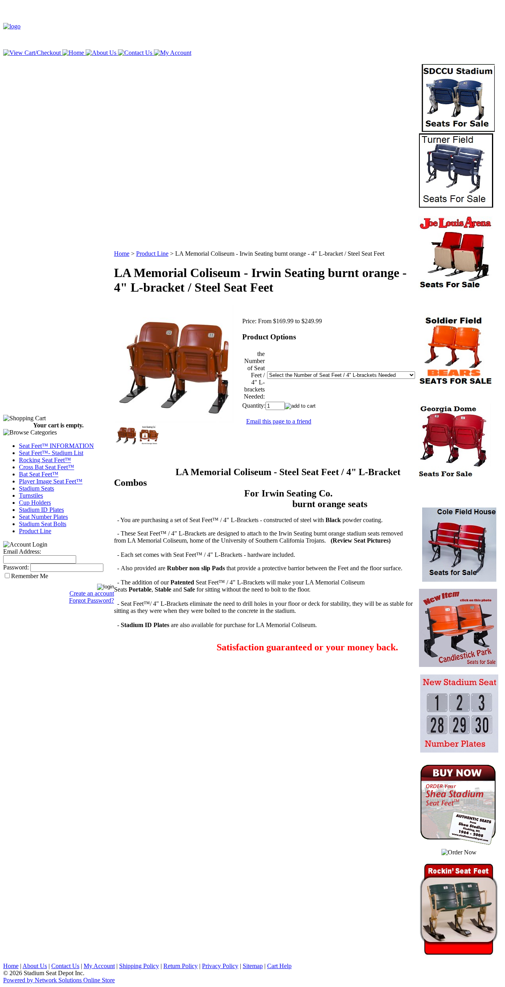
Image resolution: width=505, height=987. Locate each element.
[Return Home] (12, 26)
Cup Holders (35, 502)
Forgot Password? (91, 600)
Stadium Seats (36, 488)
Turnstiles (31, 495)
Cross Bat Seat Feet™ (46, 467)
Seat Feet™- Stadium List (51, 452)
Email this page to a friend (278, 421)
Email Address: (22, 551)
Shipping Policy (139, 966)
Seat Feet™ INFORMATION (56, 445)
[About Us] (100, 52)
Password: (16, 567)
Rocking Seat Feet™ (45, 460)
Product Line (35, 531)
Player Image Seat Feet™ (50, 481)
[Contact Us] (134, 52)
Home (121, 253)
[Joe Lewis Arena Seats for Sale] (455, 288)
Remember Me (29, 576)
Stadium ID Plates (41, 509)
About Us (34, 966)
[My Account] (171, 52)
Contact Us (65, 966)
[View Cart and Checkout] (32, 52)
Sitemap (253, 966)
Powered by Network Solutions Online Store (59, 980)
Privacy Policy (220, 966)
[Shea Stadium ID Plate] (455, 475)
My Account (99, 966)
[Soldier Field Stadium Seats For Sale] (455, 385)
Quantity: (254, 405)
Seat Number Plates (43, 516)
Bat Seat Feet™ (38, 474)
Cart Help (279, 966)
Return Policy (180, 966)
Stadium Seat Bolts (42, 524)
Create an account (91, 593)
